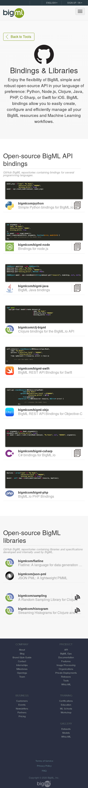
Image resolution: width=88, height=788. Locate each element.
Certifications (66, 700)
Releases (66, 676)
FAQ (44, 770)
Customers (22, 700)
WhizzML (66, 684)
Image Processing (66, 665)
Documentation (66, 657)
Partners (22, 712)
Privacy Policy (44, 765)
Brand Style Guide (22, 657)
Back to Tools (21, 36)
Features (66, 661)
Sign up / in (73, 2)
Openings (22, 672)
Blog (22, 653)
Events (22, 704)
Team (22, 676)
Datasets (66, 728)
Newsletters (22, 708)
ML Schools (66, 708)
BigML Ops (66, 653)
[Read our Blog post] (77, 597)
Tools (66, 680)
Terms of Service (44, 760)
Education (66, 704)
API (66, 649)
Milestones (22, 668)
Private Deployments (66, 672)
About (22, 649)
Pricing (22, 716)
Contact (22, 661)
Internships (22, 665)
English (51, 2)
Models (66, 732)
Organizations (66, 668)
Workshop (66, 712)
